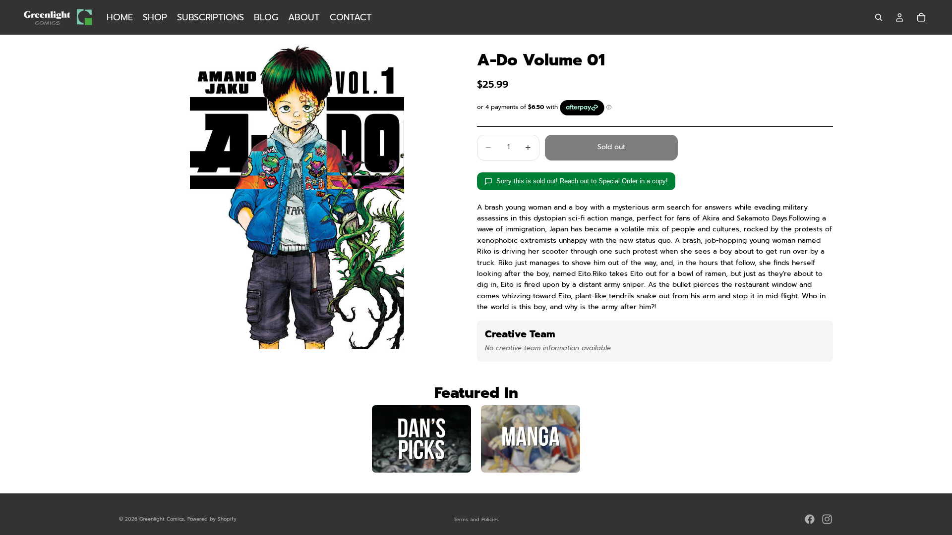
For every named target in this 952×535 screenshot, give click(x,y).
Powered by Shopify (212, 519)
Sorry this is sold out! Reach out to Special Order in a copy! (582, 181)
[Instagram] (827, 519)
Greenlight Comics (161, 519)
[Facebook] (810, 519)
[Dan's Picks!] (421, 439)
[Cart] (921, 17)
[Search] (879, 17)
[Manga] (530, 439)
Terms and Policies (476, 519)
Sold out (611, 147)
